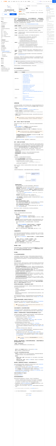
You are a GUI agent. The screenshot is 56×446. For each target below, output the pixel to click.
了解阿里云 (28, 1)
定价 (19, 1)
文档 (44, 1)
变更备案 (21, 139)
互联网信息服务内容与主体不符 (27, 87)
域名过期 (24, 98)
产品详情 (37, 10)
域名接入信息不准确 (26, 95)
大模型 (9, 1)
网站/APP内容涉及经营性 (26, 88)
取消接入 (38, 201)
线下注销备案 (32, 319)
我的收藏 (41, 10)
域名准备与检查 (26, 305)
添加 (27, 188)
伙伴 (23, 1)
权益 (16, 1)
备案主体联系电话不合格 (26, 81)
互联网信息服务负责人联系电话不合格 (28, 86)
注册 (50, 1)
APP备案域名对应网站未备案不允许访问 (28, 90)
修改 (29, 188)
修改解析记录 (30, 192)
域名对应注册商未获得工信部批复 (27, 99)
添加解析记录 (26, 192)
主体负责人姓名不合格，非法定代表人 (28, 76)
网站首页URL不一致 (26, 93)
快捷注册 (5, 14)
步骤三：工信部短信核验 (35, 323)
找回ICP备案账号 (33, 109)
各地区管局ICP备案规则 (19, 329)
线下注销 (29, 359)
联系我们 (31, 385)
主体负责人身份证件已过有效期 (27, 74)
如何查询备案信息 (32, 316)
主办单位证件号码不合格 (26, 79)
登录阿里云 (13, 14)
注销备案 (19, 206)
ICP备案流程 (30, 318)
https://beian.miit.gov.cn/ (22, 54)
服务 (25, 1)
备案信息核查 (28, 5)
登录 (54, 1)
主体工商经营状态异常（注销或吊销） (28, 75)
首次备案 (41, 296)
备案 (46, 1)
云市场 (21, 1)
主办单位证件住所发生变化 (26, 80)
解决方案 (14, 1)
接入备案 (38, 296)
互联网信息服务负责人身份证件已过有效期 (29, 85)
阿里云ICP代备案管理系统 (22, 236)
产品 (11, 1)
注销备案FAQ (21, 374)
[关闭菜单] (1, 1)
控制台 (49, 1)
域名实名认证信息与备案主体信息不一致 (28, 97)
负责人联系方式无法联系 (26, 82)
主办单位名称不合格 (26, 77)
